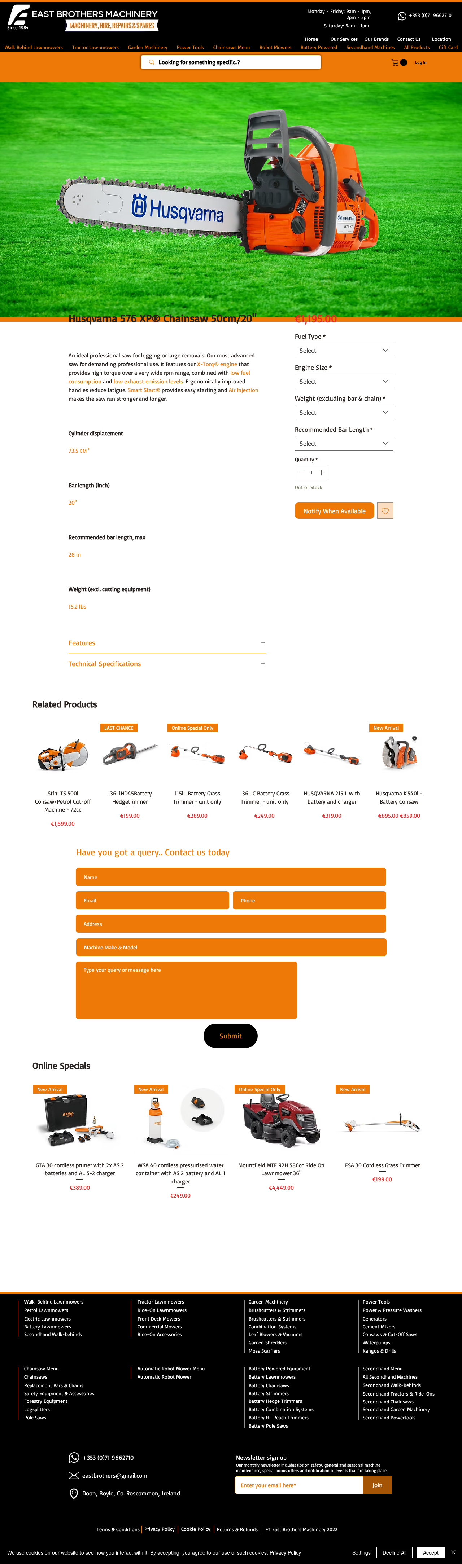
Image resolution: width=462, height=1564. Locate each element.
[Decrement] (301, 472)
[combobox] (344, 350)
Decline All (394, 1552)
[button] (409, 38)
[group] (231, 776)
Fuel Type (310, 336)
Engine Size (313, 367)
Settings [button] (361, 1552)
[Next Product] (439, 753)
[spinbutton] (311, 472)
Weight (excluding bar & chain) (340, 398)
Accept (431, 1552)
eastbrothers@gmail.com (114, 1475)
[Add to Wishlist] (385, 510)
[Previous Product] (22, 753)
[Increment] (322, 472)
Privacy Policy (285, 1552)
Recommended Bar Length (334, 429)
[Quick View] (63, 753)
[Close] (453, 1552)
